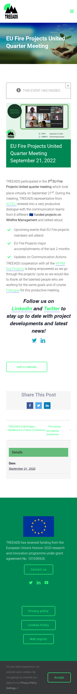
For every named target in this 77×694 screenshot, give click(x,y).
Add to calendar (27, 367)
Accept (59, 677)
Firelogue (13, 290)
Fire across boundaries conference (53, 430)
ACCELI (11, 204)
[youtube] (46, 582)
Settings (11, 688)
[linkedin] (43, 340)
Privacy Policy (28, 682)
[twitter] (34, 340)
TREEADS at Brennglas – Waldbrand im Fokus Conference (26, 428)
